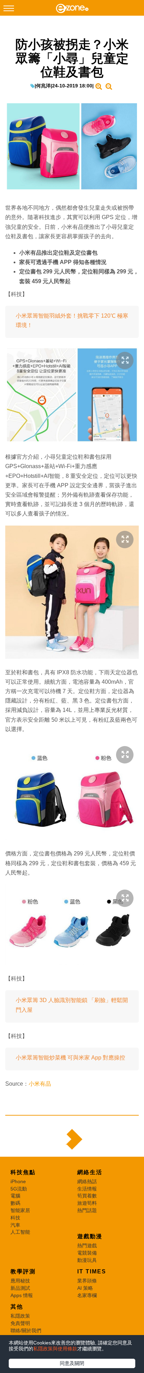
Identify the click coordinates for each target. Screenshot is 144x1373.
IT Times (91, 1271)
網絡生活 (89, 1172)
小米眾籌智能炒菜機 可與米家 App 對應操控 (70, 1058)
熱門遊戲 (87, 1245)
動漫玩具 (87, 1260)
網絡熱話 (87, 1181)
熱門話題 (87, 1210)
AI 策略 (85, 1288)
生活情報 (87, 1189)
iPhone (18, 1181)
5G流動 (18, 1189)
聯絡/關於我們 (25, 1330)
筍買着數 (87, 1196)
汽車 (15, 1225)
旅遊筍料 (87, 1203)
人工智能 (20, 1232)
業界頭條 (87, 1280)
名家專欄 (87, 1295)
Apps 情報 (21, 1295)
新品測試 (20, 1288)
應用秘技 (20, 1280)
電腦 (15, 1196)
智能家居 (20, 1210)
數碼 (15, 1203)
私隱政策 (20, 1316)
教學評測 (23, 1271)
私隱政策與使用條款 (55, 1348)
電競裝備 (87, 1253)
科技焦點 (23, 1172)
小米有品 (40, 1084)
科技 (15, 1217)
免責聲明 (20, 1323)
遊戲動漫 (89, 1236)
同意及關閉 (72, 1363)
